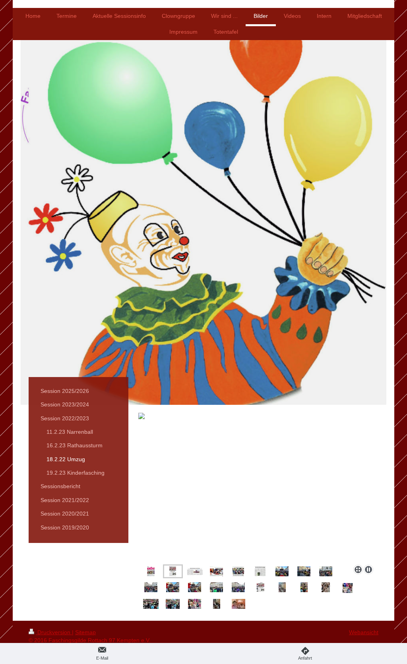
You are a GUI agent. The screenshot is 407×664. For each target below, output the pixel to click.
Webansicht (363, 632)
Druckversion (54, 632)
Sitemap (85, 632)
